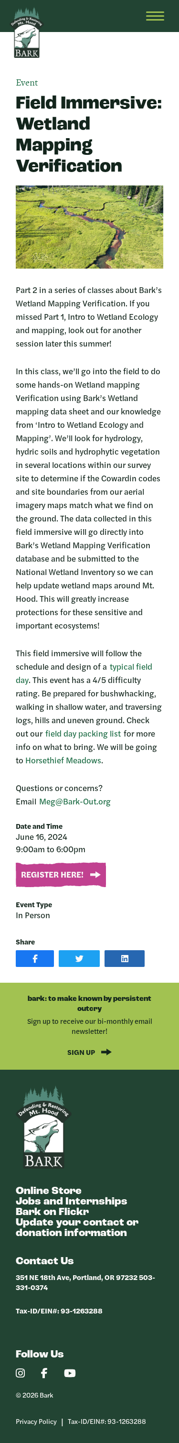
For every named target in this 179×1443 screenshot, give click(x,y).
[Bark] (44, 1166)
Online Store (49, 1191)
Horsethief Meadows (63, 760)
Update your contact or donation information (77, 1228)
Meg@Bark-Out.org (75, 801)
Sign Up (81, 1052)
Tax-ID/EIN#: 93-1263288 (59, 1310)
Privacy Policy (36, 1421)
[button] (35, 958)
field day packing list (83, 733)
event (27, 83)
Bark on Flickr (52, 1212)
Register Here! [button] (53, 874)
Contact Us (45, 1261)
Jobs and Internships (71, 1201)
